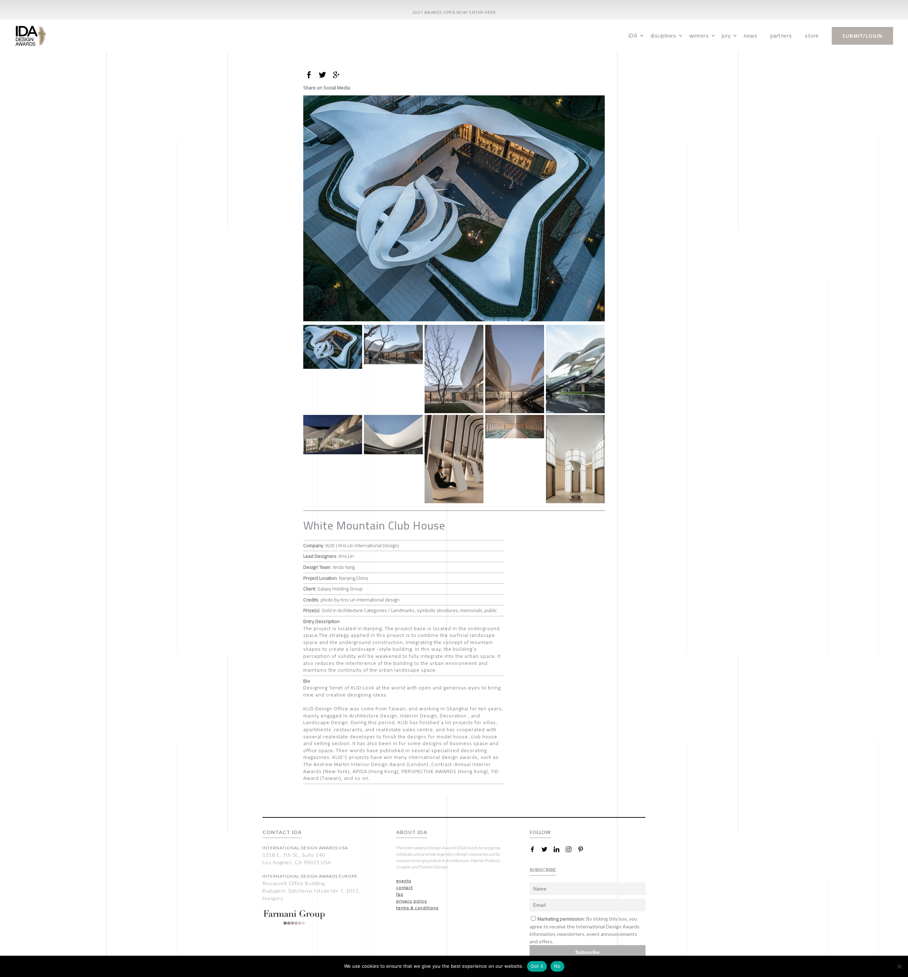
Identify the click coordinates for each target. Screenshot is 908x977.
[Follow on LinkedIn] (559, 849)
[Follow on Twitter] (547, 849)
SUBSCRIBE (543, 870)
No (557, 966)
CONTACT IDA (282, 832)
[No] (899, 966)
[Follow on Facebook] (535, 849)
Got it (537, 966)
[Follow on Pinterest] (583, 849)
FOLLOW (540, 832)
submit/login (862, 35)
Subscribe (587, 952)
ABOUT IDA (411, 832)
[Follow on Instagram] (571, 849)
